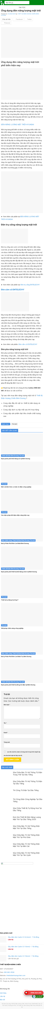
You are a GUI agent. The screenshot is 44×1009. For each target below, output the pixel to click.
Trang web (7, 742)
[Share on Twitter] (28, 19)
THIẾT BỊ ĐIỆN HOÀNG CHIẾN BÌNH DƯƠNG (20, 14)
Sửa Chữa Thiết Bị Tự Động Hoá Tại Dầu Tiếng (27, 809)
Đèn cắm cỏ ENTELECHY (28, 344)
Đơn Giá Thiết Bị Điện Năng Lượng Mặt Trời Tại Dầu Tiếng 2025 (27, 818)
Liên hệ (2, 996)
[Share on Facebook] (18, 19)
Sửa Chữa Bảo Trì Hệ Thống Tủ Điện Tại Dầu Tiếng (27, 782)
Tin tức (22, 7)
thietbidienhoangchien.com (15, 975)
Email (6, 732)
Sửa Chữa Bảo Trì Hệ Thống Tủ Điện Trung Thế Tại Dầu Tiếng (27, 773)
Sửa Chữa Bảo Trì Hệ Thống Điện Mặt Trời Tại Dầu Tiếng (26, 827)
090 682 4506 (9, 972)
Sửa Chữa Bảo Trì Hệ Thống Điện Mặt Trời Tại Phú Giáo (26, 836)
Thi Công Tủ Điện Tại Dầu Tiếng (26, 790)
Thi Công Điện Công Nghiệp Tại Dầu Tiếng (27, 800)
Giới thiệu (3, 993)
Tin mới (14, 424)
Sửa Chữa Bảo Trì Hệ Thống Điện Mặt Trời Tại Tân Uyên (26, 854)
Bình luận (7, 704)
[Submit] (27, 2)
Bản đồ (2, 999)
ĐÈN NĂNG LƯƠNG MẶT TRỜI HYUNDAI (17, 124)
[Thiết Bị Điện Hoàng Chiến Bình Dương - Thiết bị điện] (2, 2)
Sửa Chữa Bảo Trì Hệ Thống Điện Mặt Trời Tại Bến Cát (26, 845)
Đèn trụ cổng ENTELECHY (30, 285)
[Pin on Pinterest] (6, 22)
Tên (5, 723)
